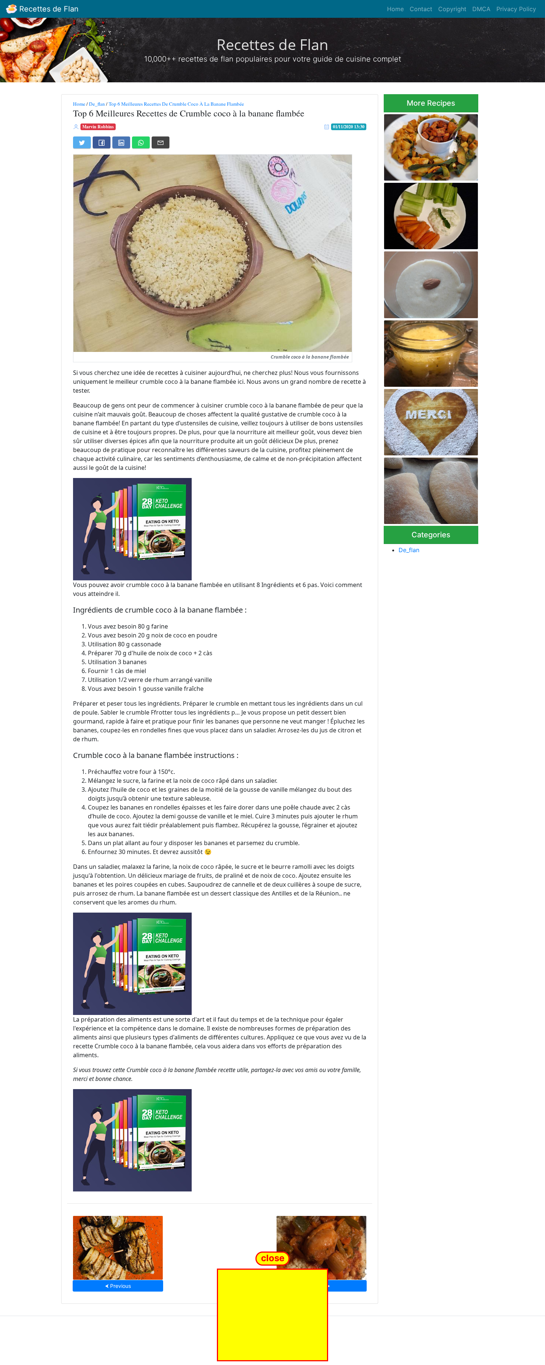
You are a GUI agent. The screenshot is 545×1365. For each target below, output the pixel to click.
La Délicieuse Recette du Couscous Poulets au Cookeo (321, 1245)
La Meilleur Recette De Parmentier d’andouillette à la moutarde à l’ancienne (430, 351)
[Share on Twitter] (82, 142)
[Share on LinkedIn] (121, 142)
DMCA (481, 9)
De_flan (97, 103)
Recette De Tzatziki (431, 214)
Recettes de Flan (48, 8)
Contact (421, 9)
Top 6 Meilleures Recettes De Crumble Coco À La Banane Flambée (176, 103)
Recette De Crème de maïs (431, 282)
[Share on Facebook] (101, 142)
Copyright (452, 9)
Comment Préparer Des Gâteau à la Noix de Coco (424, 419)
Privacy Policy (516, 9)
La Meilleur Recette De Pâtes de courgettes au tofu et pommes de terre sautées (429, 145)
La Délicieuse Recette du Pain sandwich (431, 488)
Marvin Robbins (98, 126)
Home (395, 9)
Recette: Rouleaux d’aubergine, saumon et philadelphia (118, 1245)
